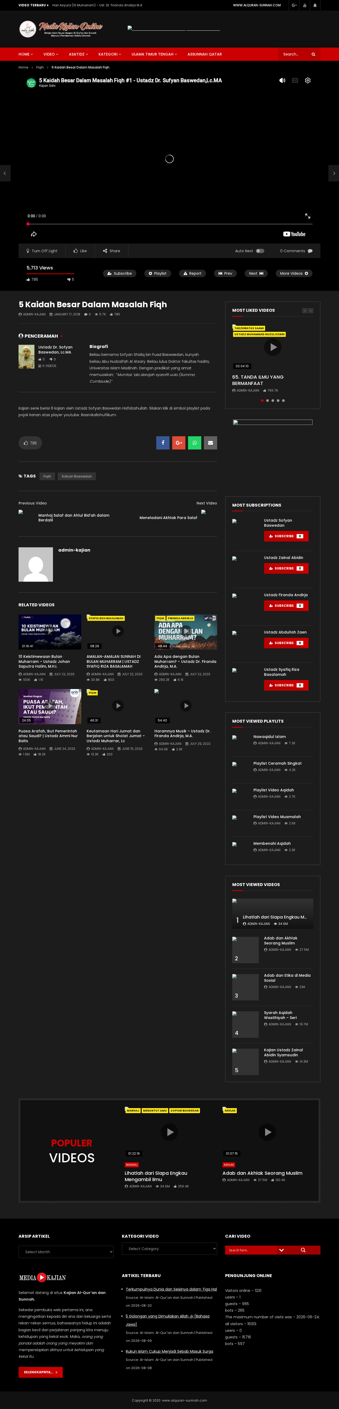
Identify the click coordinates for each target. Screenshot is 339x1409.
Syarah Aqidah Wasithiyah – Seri (280, 1015)
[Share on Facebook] (163, 442)
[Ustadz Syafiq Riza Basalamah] (245, 681)
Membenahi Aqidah (272, 843)
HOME (24, 54)
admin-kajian (34, 314)
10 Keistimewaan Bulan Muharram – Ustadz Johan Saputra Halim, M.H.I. (105, 5)
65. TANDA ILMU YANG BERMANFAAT (258, 380)
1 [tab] (262, 400)
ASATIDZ (76, 54)
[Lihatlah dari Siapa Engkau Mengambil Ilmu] (272, 914)
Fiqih (40, 67)
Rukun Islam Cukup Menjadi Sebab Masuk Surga (169, 1351)
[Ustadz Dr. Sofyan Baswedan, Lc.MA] (26, 357)
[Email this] (210, 442)
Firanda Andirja (180, 618)
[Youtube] (304, 5)
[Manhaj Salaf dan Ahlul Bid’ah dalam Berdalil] (5, 173)
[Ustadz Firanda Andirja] (245, 607)
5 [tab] (283, 400)
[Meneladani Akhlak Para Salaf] (209, 518)
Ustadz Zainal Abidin (283, 557)
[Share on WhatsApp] (194, 442)
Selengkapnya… (40, 1372)
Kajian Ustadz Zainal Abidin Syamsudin (283, 1052)
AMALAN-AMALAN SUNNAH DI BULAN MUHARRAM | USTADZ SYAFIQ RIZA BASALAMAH (114, 661)
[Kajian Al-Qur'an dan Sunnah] (61, 29)
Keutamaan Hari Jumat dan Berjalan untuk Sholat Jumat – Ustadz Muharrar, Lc (116, 736)
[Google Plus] (294, 5)
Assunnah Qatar (205, 54)
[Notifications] (315, 5)
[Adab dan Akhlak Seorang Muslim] (245, 950)
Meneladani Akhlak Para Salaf (168, 517)
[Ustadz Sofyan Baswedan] (245, 532)
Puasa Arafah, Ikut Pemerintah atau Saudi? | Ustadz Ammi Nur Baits (48, 736)
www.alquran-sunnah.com (257, 5)
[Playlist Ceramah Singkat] (240, 770)
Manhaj (133, 1111)
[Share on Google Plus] (178, 442)
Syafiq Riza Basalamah (106, 618)
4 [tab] (278, 400)
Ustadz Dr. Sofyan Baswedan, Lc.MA (55, 350)
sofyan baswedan (77, 476)
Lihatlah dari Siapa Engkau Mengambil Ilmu (289, 917)
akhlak (230, 1111)
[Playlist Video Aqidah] (240, 797)
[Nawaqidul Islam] (240, 743)
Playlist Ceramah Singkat (277, 763)
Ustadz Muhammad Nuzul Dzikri (259, 334)
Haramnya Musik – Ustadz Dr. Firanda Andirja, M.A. (182, 733)
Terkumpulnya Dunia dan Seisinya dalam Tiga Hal (171, 1289)
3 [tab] (272, 400)
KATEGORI (108, 54)
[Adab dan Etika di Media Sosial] (245, 987)
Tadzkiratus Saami (249, 328)
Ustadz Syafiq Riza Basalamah (281, 672)
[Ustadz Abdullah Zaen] (245, 644)
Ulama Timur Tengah (152, 54)
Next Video (207, 503)
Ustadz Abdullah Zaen (285, 632)
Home (23, 67)
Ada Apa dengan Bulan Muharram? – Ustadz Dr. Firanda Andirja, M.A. (185, 661)
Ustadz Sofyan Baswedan (278, 523)
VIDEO (49, 54)
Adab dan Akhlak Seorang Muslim (280, 940)
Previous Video (33, 503)
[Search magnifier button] (303, 1250)
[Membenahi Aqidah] (240, 850)
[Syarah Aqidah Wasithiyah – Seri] (245, 1024)
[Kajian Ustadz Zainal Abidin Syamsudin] (245, 1062)
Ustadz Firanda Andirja (286, 595)
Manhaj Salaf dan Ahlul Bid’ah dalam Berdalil (73, 518)
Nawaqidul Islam (269, 736)
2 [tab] (267, 400)
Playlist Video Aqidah (273, 790)
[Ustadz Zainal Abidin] (245, 569)
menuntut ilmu (155, 1111)
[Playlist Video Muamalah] (240, 823)
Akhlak (229, 1165)
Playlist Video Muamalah (277, 816)
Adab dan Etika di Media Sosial (287, 978)
